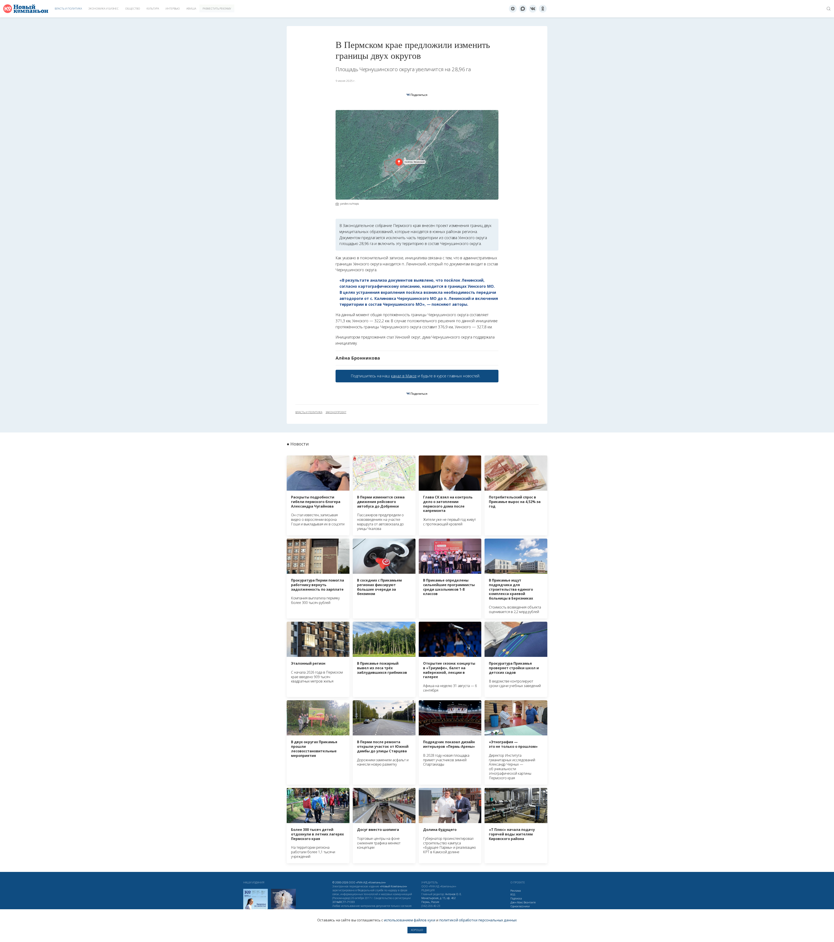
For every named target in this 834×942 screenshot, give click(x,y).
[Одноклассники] (543, 9)
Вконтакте (530, 902)
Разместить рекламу (217, 8)
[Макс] (523, 9)
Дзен (513, 902)
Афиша (191, 8)
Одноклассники (520, 906)
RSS (512, 894)
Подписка (516, 898)
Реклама (515, 891)
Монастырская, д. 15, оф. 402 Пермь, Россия (438, 900)
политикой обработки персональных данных (478, 920)
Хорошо (417, 930)
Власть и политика (68, 8)
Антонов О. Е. (453, 894)
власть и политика (308, 412)
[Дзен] (513, 9)
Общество (132, 8)
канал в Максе (403, 375)
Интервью (172, 8)
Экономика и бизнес (103, 8)
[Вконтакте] (533, 9)
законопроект (336, 412)
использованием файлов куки (409, 920)
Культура (153, 8)
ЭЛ (343, 902)
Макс (520, 902)
